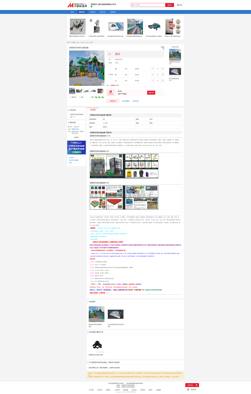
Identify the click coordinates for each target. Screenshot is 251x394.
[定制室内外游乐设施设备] (175, 55)
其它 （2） (73, 117)
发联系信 (113, 101)
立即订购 (135, 101)
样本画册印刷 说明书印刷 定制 (115, 36)
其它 (78, 42)
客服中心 (108, 390)
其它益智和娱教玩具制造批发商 (134, 383)
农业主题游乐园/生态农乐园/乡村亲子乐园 (180, 78)
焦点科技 (128, 392)
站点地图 (117, 390)
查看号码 (151, 93)
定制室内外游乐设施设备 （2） (78, 114)
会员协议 (134, 390)
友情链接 (158, 390)
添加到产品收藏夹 (74, 160)
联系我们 (100, 390)
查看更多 (76, 137)
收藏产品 (73, 97)
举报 (82, 97)
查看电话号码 (75, 129)
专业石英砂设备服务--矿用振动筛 (154, 36)
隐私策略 (125, 390)
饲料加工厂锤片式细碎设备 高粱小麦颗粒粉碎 (177, 36)
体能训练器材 (103, 368)
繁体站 (150, 390)
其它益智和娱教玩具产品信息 (116, 383)
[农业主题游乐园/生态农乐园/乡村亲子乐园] (175, 71)
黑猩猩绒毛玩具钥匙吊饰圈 (96, 355)
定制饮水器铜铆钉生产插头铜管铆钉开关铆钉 (81, 36)
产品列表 (73, 42)
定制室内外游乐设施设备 (175, 62)
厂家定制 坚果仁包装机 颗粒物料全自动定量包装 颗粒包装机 (104, 36)
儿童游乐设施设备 (114, 368)
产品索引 (71, 158)
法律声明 (142, 390)
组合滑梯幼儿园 (93, 368)
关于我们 (91, 390)
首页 (68, 42)
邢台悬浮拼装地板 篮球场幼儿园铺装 (136, 36)
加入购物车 (126, 101)
